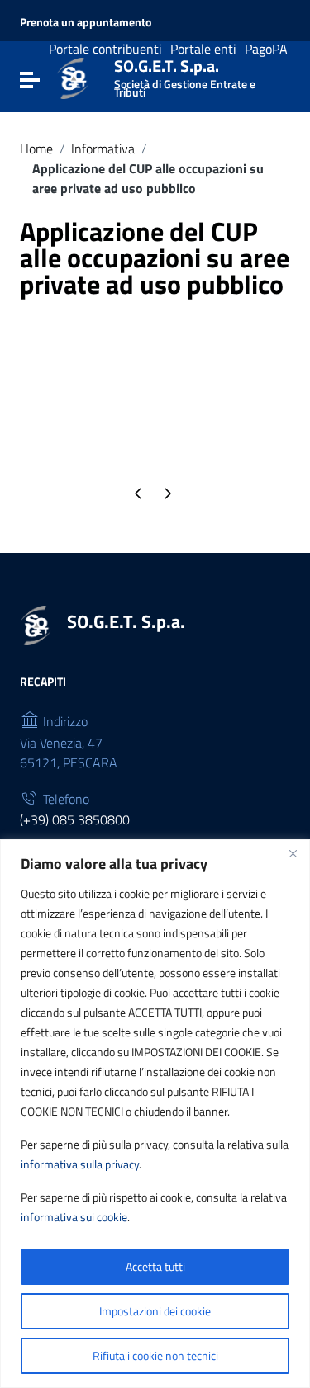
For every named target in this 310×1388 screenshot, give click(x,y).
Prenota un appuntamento (85, 22)
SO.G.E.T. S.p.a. (184, 75)
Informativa (103, 148)
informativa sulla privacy (80, 1164)
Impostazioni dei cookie (155, 1311)
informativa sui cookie (74, 1216)
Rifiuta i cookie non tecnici (155, 1355)
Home (36, 148)
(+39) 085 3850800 (75, 819)
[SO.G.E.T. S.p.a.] (72, 77)
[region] (155, 1113)
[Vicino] (293, 853)
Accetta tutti (155, 1266)
